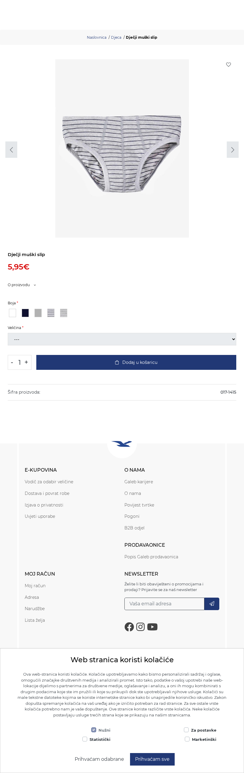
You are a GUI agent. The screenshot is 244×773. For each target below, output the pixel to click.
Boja (12, 303)
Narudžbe (35, 608)
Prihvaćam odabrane (99, 759)
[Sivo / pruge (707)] (50, 313)
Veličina (14, 327)
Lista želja (35, 620)
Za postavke (203, 730)
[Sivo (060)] (38, 313)
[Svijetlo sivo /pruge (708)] (63, 313)
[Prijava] (211, 604)
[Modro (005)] (25, 313)
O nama (132, 493)
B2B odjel (134, 528)
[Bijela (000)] (12, 313)
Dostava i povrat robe (47, 493)
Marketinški (204, 739)
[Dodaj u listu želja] (228, 64)
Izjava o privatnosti (44, 505)
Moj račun (35, 585)
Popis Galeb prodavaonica (151, 557)
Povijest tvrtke (139, 505)
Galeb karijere (138, 481)
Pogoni (132, 516)
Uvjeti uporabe (40, 516)
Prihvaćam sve (152, 759)
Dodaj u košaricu (139, 362)
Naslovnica (97, 37)
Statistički (100, 739)
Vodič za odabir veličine (49, 481)
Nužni (104, 730)
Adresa (32, 597)
